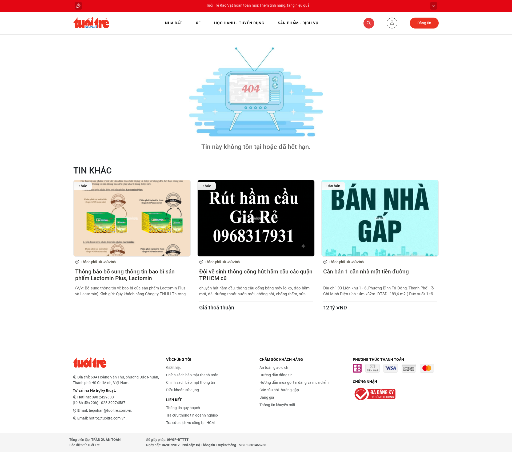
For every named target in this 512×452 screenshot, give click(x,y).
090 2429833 (103, 397)
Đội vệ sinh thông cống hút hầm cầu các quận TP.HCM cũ (256, 274)
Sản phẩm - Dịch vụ (298, 23)
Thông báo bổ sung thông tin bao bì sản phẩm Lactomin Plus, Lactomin (125, 274)
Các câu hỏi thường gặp (279, 390)
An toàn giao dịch (273, 367)
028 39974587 (113, 403)
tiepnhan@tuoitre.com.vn (110, 410)
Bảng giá (266, 397)
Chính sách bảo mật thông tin (190, 382)
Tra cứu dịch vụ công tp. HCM (190, 423)
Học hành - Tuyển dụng (239, 23)
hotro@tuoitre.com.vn (107, 418)
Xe (198, 23)
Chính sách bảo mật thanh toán (192, 375)
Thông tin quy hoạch (183, 408)
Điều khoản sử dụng (182, 390)
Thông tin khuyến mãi (277, 405)
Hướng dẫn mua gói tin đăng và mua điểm (294, 382)
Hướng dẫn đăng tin (276, 375)
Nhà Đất (173, 23)
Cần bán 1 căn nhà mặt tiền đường (366, 271)
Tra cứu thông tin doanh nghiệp (192, 415)
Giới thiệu (174, 367)
